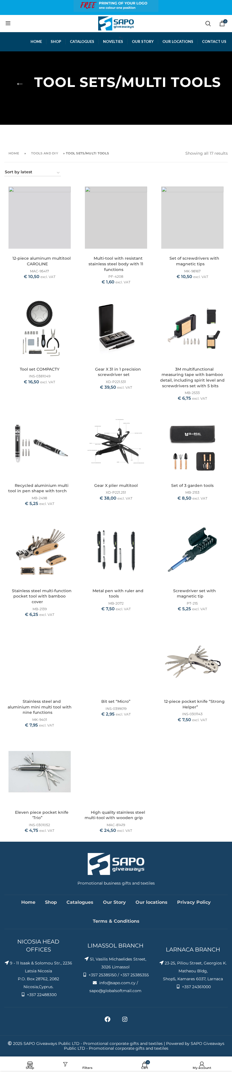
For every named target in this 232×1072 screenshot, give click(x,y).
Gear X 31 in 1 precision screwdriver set (118, 372)
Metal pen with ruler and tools (118, 593)
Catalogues (79, 902)
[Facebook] (107, 1021)
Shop (51, 902)
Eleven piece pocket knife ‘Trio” (41, 815)
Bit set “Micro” (115, 701)
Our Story (114, 902)
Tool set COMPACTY (39, 369)
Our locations (151, 902)
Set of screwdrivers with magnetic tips (194, 261)
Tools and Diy (44, 153)
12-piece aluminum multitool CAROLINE (41, 261)
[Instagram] (124, 1021)
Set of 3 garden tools (192, 485)
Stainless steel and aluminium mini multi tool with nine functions (40, 707)
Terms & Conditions (116, 921)
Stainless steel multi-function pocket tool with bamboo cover (42, 596)
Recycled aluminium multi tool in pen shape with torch (38, 488)
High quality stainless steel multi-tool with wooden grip (115, 815)
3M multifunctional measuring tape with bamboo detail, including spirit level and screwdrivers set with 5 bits (192, 377)
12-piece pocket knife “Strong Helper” (194, 704)
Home (13, 153)
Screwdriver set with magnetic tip (194, 593)
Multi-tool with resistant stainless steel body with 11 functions (116, 264)
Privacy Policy (194, 902)
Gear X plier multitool (116, 485)
